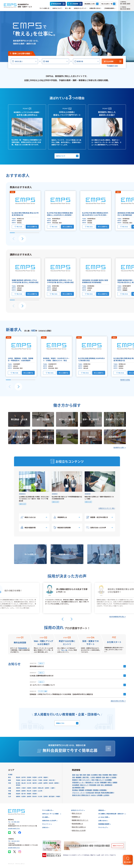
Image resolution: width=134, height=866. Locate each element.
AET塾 (97, 782)
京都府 (18, 788)
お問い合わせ (102, 821)
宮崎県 (45, 796)
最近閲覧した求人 (90, 4)
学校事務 (105, 775)
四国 (9, 794)
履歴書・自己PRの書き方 (99, 517)
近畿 (9, 788)
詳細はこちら (60, 723)
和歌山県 (40, 788)
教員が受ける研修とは (79, 827)
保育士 (110, 782)
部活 (93, 780)
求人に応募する (32, 227)
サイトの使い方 (44, 8)
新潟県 (18, 783)
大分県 (40, 796)
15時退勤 (99, 795)
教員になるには (30, 517)
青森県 (18, 777)
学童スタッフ (99, 780)
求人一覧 (68, 8)
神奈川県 (51, 780)
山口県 (40, 791)
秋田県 (34, 777)
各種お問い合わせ (95, 8)
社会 (77, 775)
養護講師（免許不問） (83, 777)
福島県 (45, 777)
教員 (100, 775)
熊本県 (34, 796)
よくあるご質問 (103, 817)
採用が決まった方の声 (98, 527)
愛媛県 (29, 794)
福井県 (34, 783)
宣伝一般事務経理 (106, 785)
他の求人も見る (125, 380)
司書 (80, 780)
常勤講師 (81, 790)
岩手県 (23, 777)
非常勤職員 (102, 790)
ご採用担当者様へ (109, 8)
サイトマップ (102, 827)
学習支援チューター (78, 782)
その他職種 (108, 780)
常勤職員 (95, 790)
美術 (107, 777)
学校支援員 (92, 785)
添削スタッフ (84, 785)
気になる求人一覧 (106, 4)
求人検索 (45, 817)
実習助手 (75, 780)
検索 (108, 61)
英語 (73, 775)
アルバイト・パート (78, 793)
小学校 (93, 777)
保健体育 (98, 777)
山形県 (40, 777)
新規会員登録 (57, 4)
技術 (73, 777)
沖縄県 (58, 796)
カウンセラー (86, 780)
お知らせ (45, 827)
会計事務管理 (76, 787)
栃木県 (23, 780)
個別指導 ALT (90, 782)
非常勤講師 (88, 790)
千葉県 (40, 780)
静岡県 (56, 783)
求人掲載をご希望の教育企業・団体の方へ (111, 814)
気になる (19, 227)
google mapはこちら (14, 828)
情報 (110, 775)
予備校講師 (103, 782)
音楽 (103, 777)
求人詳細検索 (74, 4)
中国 (9, 791)
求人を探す (128, 862)
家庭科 (115, 775)
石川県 (29, 783)
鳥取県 (18, 791)
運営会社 (101, 810)
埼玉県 (34, 780)
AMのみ (93, 795)
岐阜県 (51, 783)
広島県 (34, 791)
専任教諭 (75, 790)
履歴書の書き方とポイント (80, 820)
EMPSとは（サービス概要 (51, 814)
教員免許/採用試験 (64, 527)
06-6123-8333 (125, 9)
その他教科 (94, 775)
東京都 (45, 780)
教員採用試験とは (77, 824)
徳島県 (18, 794)
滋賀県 (47, 788)
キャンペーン (46, 824)
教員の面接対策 (30, 527)
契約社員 (97, 793)
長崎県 (29, 796)
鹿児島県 (51, 796)
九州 (9, 796)
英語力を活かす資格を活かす (81, 795)
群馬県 (29, 780)
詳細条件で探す (113, 66)
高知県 (34, 794)
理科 (81, 775)
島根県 (23, 791)
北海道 (10, 774)
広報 (98, 785)
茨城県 (18, 780)
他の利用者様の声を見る (116, 617)
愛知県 (18, 785)
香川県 (23, 794)
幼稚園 (115, 782)
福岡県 (18, 796)
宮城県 (29, 777)
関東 (9, 780)
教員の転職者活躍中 (107, 793)
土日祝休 (106, 795)
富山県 (23, 783)
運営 (82, 787)
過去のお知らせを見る (117, 701)
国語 (88, 775)
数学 (84, 775)
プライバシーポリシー (20, 863)
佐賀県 (23, 796)
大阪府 (23, 788)
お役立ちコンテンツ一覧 (106, 508)
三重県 (52, 788)
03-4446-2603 (125, 4)
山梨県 (40, 783)
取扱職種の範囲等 (103, 824)
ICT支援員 (113, 777)
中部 (9, 783)
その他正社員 (90, 793)
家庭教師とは (62, 517)
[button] (25, 210)
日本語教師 (75, 785)
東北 (9, 777)
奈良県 (34, 788)
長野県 (45, 783)
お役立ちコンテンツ (80, 8)
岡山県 (29, 791)
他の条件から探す (118, 447)
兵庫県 (29, 788)
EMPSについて (57, 8)
